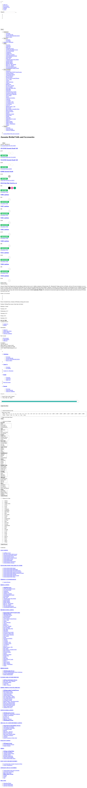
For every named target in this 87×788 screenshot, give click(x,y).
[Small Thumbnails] (1, 141)
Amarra (5, 621)
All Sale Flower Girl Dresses (9, 561)
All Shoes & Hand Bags (8, 751)
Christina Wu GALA (7, 707)
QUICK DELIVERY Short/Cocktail (11, 575)
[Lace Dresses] (4, 433)
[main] (43, 209)
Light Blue (7, 510)
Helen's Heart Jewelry (8, 774)
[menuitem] (44, 4)
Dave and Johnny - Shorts (8, 696)
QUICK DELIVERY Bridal (9, 568)
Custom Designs (6, 582)
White (6, 541)
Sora (4, 777)
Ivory (6, 532)
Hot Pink (7, 522)
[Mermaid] (4, 481)
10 (20, 413)
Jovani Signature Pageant (8, 744)
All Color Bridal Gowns (8, 606)
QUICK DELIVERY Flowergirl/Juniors (12, 570)
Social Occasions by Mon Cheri (10, 737)
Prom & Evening (7, 382)
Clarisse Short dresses (8, 695)
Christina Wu (6, 592)
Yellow (6, 500)
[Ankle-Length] (3, 466)
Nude (6, 533)
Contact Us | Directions (8, 370)
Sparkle (5, 657)
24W (72, 413)
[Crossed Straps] (4, 443)
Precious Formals (7, 652)
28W (80, 413)
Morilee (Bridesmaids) (8, 674)
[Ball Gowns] (4, 430)
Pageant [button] (5, 386)
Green (6, 505)
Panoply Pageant (6, 745)
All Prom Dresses (7, 613)
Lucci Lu (5, 645)
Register (5, 8)
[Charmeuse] (3, 460)
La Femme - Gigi (7, 642)
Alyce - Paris (6, 620)
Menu (2, 29)
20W (65, 413)
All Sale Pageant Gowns (8, 556)
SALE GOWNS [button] (4, 550)
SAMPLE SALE (7, 553)
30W (83, 413)
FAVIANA (5, 631)
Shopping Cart (6, 7)
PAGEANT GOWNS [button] (5, 740)
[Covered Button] (4, 442)
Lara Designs (6, 644)
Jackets (4, 776)
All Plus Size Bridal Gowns (9, 588)
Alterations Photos (7, 783)
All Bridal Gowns (7, 587)
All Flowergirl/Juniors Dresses (10, 680)
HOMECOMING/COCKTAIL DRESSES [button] (10, 687)
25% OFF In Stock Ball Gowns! (10, 554)
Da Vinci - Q (6, 716)
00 (6, 413)
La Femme (5, 641)
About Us (5, 329)
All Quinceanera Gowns (8, 712)
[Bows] (4, 456)
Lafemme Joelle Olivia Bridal (9, 598)
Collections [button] (5, 354)
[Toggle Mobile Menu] (1, 349)
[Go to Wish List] (2, 1)
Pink (6, 521)
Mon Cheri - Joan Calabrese (9, 681)
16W (57, 413)
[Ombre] (2, 451)
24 (39, 413)
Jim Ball (5, 775)
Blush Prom (5, 625)
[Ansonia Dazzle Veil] (8, 145)
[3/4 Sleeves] (5, 485)
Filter (4, 143)
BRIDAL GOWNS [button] (5, 584)
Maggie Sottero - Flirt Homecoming (11, 701)
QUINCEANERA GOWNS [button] (7, 710)
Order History (6, 339)
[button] (6, 32)
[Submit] (15, 12)
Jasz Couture (6, 636)
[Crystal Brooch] (4, 457)
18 (31, 413)
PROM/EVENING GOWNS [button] (7, 609)
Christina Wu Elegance (8, 735)
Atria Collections (7, 622)
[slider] (78, 401)
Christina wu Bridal (7, 593)
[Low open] (4, 445)
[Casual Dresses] (6, 426)
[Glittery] (2, 448)
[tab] (44, 354)
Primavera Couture (7, 654)
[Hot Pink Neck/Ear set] (7, 180)
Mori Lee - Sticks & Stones (9, 702)
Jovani (4, 637)
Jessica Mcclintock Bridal (8, 594)
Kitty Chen (5, 597)
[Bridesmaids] (6, 425)
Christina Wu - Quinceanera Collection (11, 714)
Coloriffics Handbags (7, 752)
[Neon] (2, 450)
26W (76, 413)
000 (4, 413)
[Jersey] (3, 463)
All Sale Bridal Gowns (8, 559)
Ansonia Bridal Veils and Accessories (11, 133)
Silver (6, 540)
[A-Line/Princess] (4, 478)
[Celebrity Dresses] (5, 437)
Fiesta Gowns (6, 717)
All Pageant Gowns (7, 743)
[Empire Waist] (4, 479)
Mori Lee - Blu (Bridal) (8, 603)
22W (68, 413)
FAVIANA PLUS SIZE (8, 632)
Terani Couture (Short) (8, 706)
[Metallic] (2, 449)
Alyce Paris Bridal (7, 590)
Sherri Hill (5, 658)
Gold (6, 535)
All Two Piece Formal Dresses (9, 618)
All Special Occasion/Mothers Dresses (11, 725)
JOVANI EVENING (7, 638)
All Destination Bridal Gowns (9, 607)
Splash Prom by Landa (8, 659)
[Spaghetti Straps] (4, 493)
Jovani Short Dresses (7, 698)
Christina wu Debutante (8, 715)
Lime (6, 506)
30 (47, 413)
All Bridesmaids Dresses (8, 670)
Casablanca (5, 591)
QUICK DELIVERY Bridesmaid (10, 569)
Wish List (5, 4)
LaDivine (5, 639)
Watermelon (7, 525)
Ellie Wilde (5, 629)
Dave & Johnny (6, 627)
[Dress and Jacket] (4, 432)
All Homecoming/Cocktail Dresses (11, 690)
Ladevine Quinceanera (8, 785)
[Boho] (4, 431)
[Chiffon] (3, 461)
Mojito (6, 502)
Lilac (6, 517)
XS (11, 415)
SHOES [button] (2, 748)
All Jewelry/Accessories (8, 771)
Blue (6, 513)
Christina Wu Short (7, 694)
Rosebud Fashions (7, 682)
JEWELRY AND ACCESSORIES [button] (9, 767)
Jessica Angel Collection (8, 634)
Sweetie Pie (5, 683)
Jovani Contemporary (8, 765)
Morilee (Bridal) (6, 602)
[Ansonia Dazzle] (6, 168)
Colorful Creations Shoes (8, 753)
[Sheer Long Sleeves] (5, 488)
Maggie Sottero (6, 601)
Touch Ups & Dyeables (8, 757)
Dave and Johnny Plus (8, 628)
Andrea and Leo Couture (8, 726)
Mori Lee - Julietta (7, 604)
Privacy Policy (6, 332)
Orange (6, 529)
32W (4, 415)
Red (5, 528)
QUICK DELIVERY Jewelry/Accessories (12, 571)
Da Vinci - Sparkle (7, 626)
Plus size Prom (6, 617)
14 (25, 413)
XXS (8, 415)
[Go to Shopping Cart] (1, 1)
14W (53, 413)
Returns (5, 325)
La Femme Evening (7, 729)
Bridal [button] (4, 374)
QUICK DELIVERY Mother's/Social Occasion (13, 573)
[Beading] (4, 455)
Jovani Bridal (6, 596)
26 (42, 413)
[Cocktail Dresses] (6, 427)
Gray (6, 539)
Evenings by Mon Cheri (8, 633)
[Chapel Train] (3, 468)
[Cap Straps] (4, 490)
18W (61, 413)
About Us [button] (5, 364)
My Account (6, 5)
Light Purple (7, 518)
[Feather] (3, 462)
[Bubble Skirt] (5, 436)
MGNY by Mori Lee (7, 733)
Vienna (4, 665)
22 (36, 413)
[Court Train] (3, 470)
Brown (6, 536)
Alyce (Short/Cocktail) (8, 692)
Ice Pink (6, 520)
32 (50, 413)
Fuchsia (6, 524)
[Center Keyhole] (5, 438)
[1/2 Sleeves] (5, 484)
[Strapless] (4, 494)
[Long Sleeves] (5, 487)
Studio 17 (5, 660)
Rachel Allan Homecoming (9, 703)
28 (44, 413)
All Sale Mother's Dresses (8, 562)
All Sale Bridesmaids (7, 560)
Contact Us (5, 324)
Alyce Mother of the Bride (9, 728)
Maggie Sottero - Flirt (8, 647)
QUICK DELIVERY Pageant (9, 574)
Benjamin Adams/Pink (8, 756)
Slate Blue (7, 511)
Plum (6, 526)
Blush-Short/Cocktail (7, 691)
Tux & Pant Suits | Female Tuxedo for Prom (12, 763)
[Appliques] (4, 454)
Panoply (5, 653)
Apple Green (7, 503)
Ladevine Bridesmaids (8, 784)
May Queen (5, 648)
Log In (4, 9)
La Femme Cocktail (7, 700)
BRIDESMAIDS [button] (4, 668)
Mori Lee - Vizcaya (7, 719)
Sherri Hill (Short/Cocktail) (9, 705)
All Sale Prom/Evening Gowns (10, 555)
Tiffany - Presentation (8, 664)
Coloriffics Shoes (7, 754)
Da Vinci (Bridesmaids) (8, 673)
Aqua (6, 507)
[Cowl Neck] (4, 472)
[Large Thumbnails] (2, 141)
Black (6, 537)
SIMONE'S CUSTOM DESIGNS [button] (8, 579)
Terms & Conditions (7, 333)
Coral (6, 531)
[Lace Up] (4, 444)
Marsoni (5, 730)
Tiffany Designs (6, 663)
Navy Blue (7, 514)
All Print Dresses (7, 616)
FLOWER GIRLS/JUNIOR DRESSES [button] (10, 677)
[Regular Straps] (4, 492)
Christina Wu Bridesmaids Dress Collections (12, 672)
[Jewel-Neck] (4, 476)
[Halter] (4, 473)
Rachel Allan (6, 655)
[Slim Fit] (4, 482)
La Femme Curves (7, 643)
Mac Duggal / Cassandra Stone (10, 649)
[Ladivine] (4, 192)
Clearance (5, 736)
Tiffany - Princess (7, 684)
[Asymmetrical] (3, 467)
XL (21, 415)
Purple (6, 516)
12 (23, 413)
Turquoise (7, 509)
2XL (25, 415)
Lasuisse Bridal (6, 599)
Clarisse (5, 623)
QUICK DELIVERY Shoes (9, 576)
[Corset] (5, 439)
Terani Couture (6, 661)
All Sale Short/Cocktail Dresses (10, 557)
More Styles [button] (3, 780)
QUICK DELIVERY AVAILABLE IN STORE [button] (11, 565)
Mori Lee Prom (6, 650)
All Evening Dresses (7, 615)
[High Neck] (4, 474)
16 (28, 413)
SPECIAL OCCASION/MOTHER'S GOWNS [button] (11, 723)
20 (34, 413)
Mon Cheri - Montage (8, 731)
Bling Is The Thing (7, 773)
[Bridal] (6, 423)
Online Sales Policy (7, 331)
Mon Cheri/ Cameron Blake (9, 734)
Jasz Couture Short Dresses (9, 697)
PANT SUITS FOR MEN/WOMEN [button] (9, 761)
